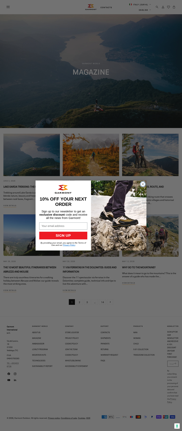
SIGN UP (63, 235)
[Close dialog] (142, 184)
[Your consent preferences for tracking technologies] (177, 426)
